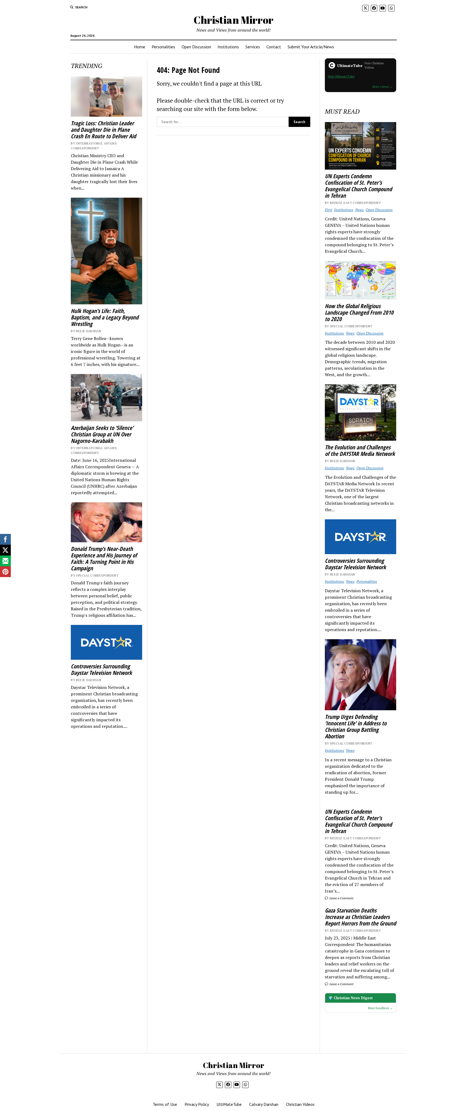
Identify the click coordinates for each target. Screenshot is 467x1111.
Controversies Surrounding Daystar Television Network (101, 669)
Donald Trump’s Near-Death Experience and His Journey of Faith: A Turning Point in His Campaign (104, 558)
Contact (273, 46)
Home (139, 46)
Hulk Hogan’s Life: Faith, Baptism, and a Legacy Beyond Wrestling (104, 317)
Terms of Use (165, 1104)
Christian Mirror (233, 20)
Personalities (163, 46)
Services (252, 46)
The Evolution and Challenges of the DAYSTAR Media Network (360, 450)
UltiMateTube (229, 1104)
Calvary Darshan (263, 1104)
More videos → (382, 87)
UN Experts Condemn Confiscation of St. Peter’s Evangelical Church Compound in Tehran (358, 186)
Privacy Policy (197, 1104)
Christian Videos (300, 1104)
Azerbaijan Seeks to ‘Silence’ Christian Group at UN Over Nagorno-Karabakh (102, 434)
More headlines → (380, 1008)
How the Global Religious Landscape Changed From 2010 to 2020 (359, 312)
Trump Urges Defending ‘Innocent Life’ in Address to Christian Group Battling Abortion (355, 726)
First (328, 209)
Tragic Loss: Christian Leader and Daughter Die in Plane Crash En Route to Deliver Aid (103, 129)
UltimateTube (349, 65)
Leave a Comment (341, 898)
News (359, 209)
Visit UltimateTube (341, 76)
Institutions (228, 46)
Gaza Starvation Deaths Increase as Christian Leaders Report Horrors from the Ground (360, 917)
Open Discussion (196, 46)
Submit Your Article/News (311, 46)
